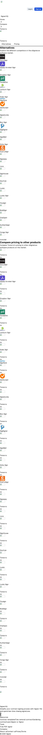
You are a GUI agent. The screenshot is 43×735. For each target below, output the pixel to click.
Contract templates (7, 720)
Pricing (16, 44)
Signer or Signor (17, 722)
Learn (9, 722)
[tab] (6, 44)
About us (3, 731)
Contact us (11, 731)
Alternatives (6, 44)
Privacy (18, 731)
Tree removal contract (24, 720)
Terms (23, 731)
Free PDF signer (6, 727)
